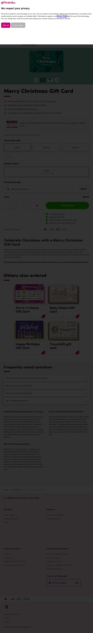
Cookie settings (18, 25)
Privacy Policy (62, 16)
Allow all (6, 25)
